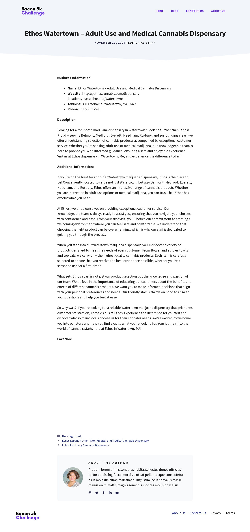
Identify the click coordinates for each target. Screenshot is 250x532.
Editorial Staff (141, 42)
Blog (175, 11)
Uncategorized (71, 436)
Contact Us (195, 11)
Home (160, 11)
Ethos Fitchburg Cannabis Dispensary (85, 445)
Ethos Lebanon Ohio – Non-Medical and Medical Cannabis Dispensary (105, 440)
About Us (218, 11)
